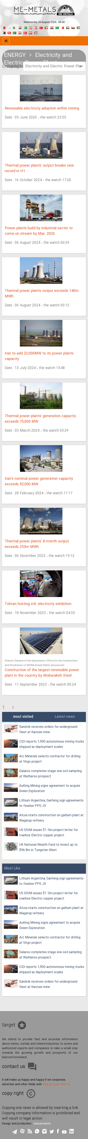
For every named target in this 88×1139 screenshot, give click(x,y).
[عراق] (51, 27)
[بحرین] (4, 27)
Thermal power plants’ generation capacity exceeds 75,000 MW (40, 418)
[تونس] (9, 32)
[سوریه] (19, 32)
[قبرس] (9, 27)
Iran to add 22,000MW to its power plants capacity (39, 356)
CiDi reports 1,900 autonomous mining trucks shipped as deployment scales (51, 744)
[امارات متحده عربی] (35, 32)
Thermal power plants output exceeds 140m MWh (42, 293)
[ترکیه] (25, 32)
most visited (23, 717)
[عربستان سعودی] (14, 32)
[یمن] (30, 32)
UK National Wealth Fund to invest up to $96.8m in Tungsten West (48, 847)
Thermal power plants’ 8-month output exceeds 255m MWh (37, 544)
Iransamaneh (42, 1123)
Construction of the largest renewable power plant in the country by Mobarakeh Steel (42, 672)
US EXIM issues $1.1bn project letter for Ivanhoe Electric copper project (48, 832)
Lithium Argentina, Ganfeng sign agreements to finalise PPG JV (51, 803)
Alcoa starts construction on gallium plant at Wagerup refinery (51, 818)
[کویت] (46, 27)
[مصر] (19, 27)
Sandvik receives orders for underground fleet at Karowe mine (48, 729)
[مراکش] (41, 27)
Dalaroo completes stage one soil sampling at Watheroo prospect (50, 774)
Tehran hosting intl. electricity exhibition (38, 604)
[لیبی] (57, 27)
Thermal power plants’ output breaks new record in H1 (39, 168)
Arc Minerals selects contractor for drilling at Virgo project (49, 759)
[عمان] (73, 27)
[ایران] (30, 27)
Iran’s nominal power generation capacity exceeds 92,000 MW (39, 481)
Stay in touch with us (56, 1084)
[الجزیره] (14, 27)
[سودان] (67, 27)
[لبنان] (35, 27)
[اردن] (78, 27)
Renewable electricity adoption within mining (42, 108)
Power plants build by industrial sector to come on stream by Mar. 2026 (39, 231)
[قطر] (4, 32)
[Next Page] (13, 708)
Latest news (65, 717)
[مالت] (62, 27)
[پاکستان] (25, 27)
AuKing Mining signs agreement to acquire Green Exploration (49, 788)
